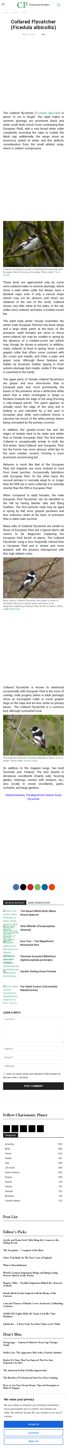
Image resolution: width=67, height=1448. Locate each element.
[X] (23, 887)
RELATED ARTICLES (14, 903)
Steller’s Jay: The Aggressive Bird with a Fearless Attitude (32, 1352)
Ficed (39, 113)
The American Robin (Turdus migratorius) (25, 1370)
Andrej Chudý (30, 760)
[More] (59, 887)
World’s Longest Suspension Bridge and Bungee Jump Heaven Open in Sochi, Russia (30, 1274)
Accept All (33, 1424)
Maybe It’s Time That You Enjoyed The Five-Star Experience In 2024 (28, 1361)
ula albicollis (51, 113)
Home (6, 12)
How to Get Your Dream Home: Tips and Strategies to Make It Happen (31, 1387)
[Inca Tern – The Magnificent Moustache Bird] (11, 944)
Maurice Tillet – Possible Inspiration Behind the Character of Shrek (32, 1284)
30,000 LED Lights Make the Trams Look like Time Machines (29, 1315)
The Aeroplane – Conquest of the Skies (23, 1250)
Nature (15, 12)
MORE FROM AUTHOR (39, 903)
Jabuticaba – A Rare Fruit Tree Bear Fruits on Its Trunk (31, 1324)
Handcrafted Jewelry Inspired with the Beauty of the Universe (29, 1294)
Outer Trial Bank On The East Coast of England (27, 1257)
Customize (33, 1432)
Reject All (33, 1441)
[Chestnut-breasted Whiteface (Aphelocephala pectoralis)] (11, 966)
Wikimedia (15, 609)
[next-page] (10, 1002)
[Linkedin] (45, 887)
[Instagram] (15, 1128)
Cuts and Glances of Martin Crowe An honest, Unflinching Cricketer (33, 1305)
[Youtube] (40, 1128)
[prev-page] (5, 1002)
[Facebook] (16, 887)
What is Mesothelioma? (15, 1265)
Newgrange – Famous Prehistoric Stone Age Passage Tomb (30, 1344)
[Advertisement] (33, 74)
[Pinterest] (30, 887)
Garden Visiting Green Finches (38, 971)
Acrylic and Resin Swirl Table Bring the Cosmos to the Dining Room (31, 1241)
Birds (24, 12)
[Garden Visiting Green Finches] (11, 975)
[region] (33, 1421)
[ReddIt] (52, 887)
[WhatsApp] (37, 887)
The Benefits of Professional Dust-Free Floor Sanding (30, 1377)
